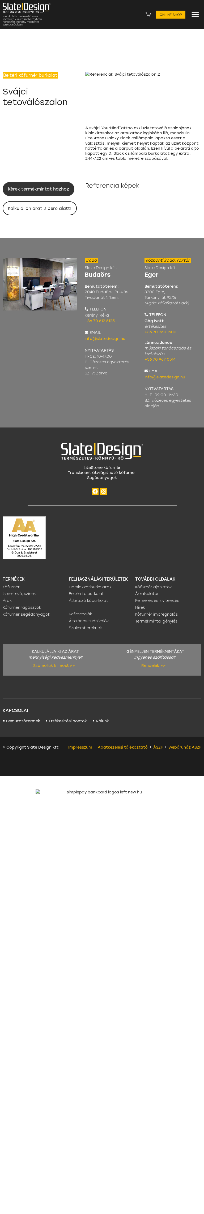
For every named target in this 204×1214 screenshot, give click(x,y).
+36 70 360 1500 (160, 331)
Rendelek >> (153, 665)
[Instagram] (103, 491)
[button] (195, 15)
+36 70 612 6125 (100, 320)
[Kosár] (148, 15)
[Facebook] (95, 491)
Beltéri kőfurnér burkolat (30, 75)
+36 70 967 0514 (160, 359)
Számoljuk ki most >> (54, 665)
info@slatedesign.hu (105, 338)
